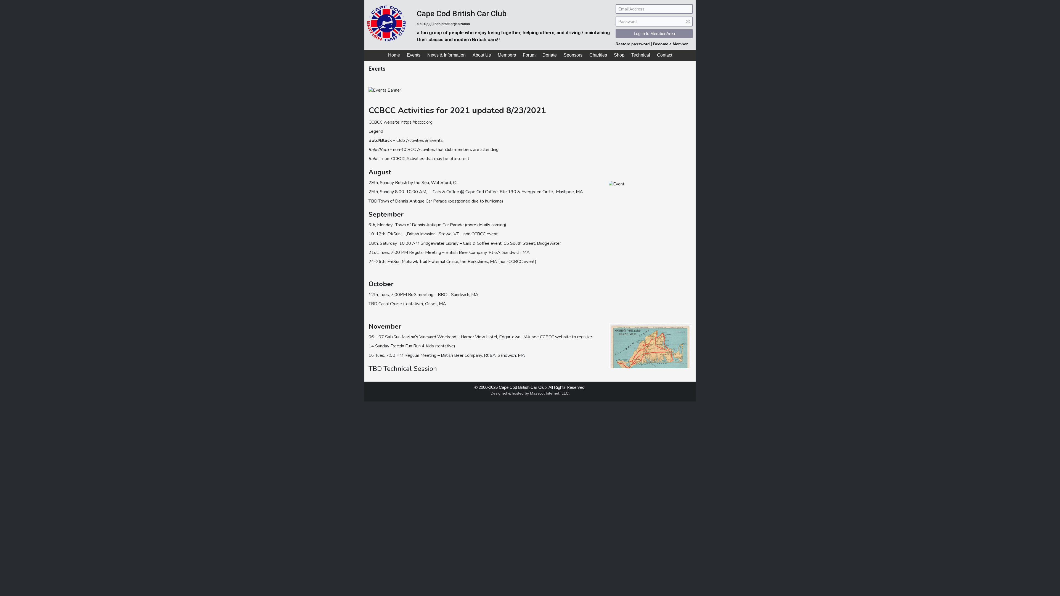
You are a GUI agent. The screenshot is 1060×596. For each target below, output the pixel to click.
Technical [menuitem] (640, 55)
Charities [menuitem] (598, 55)
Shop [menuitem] (619, 55)
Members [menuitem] (507, 55)
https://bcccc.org (417, 122)
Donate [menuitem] (549, 55)
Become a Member (670, 44)
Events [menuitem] (413, 55)
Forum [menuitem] (529, 55)
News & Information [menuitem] (446, 55)
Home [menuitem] (394, 55)
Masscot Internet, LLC (549, 393)
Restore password (633, 44)
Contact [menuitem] (664, 55)
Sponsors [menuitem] (573, 55)
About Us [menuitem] (482, 55)
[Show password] (688, 21)
